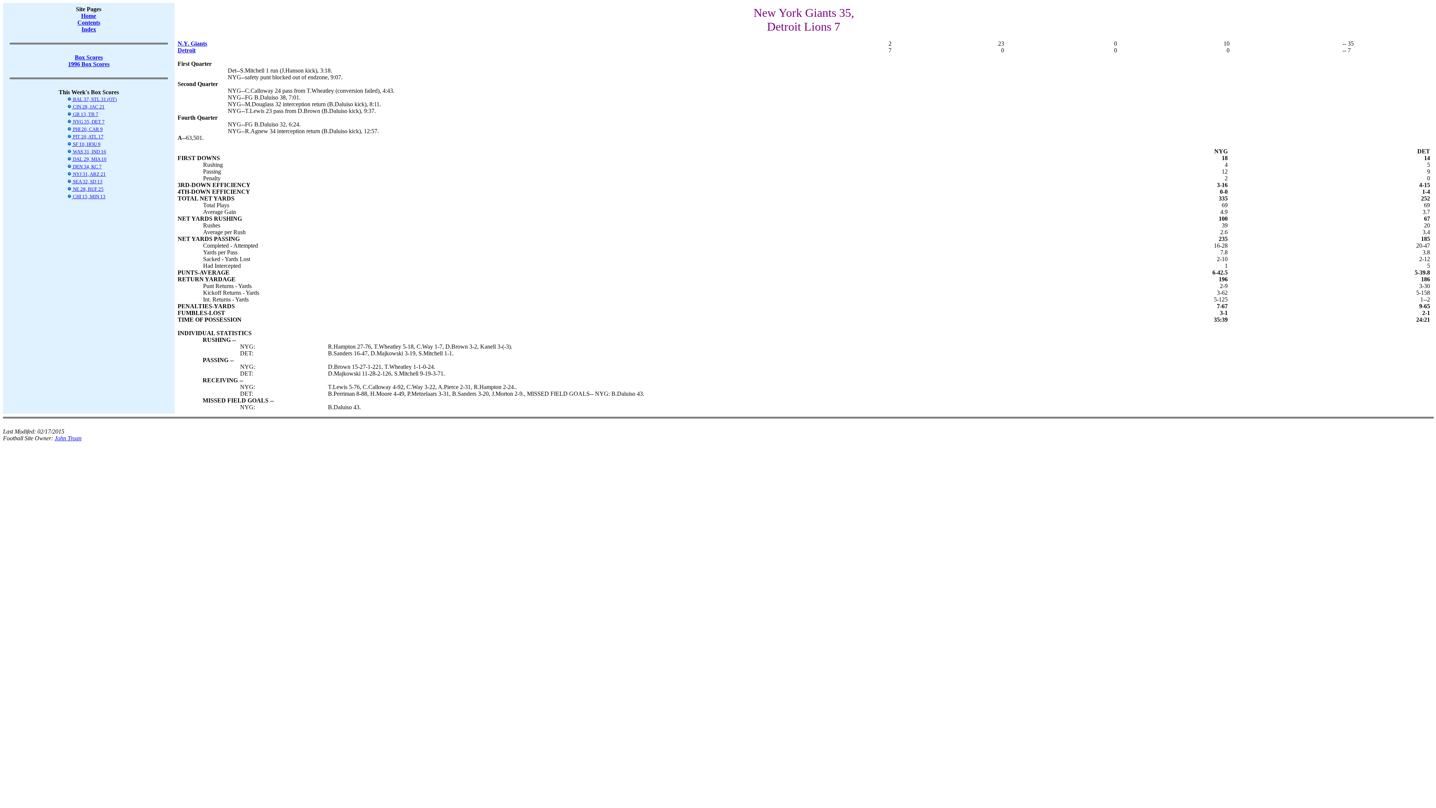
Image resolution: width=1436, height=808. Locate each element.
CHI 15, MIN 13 (88, 196)
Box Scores (89, 57)
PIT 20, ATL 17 (88, 137)
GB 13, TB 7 (85, 114)
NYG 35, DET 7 (88, 122)
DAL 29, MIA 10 (89, 159)
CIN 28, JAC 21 (88, 107)
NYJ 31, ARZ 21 (89, 174)
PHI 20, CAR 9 (87, 129)
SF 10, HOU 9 (86, 144)
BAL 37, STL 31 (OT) (94, 99)
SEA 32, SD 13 (87, 181)
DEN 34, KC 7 (87, 166)
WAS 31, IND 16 (89, 151)
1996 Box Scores (89, 64)
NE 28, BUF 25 (88, 189)
